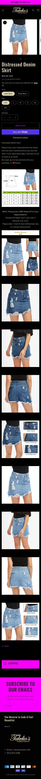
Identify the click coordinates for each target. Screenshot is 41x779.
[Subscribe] (33, 706)
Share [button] (6, 646)
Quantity (5, 113)
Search (7, 726)
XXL (5, 108)
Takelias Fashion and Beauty (17, 774)
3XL (5, 103)
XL (35, 103)
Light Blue (8, 94)
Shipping (4, 79)
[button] (2, 10)
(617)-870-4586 (13, 753)
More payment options (20, 137)
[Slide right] (25, 58)
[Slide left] (15, 58)
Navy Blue (22, 94)
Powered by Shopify (30, 774)
